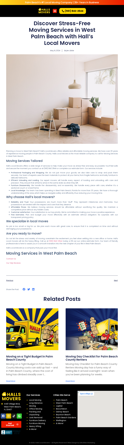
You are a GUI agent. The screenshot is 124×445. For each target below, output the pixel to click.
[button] (55, 11)
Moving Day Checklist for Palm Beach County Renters (92, 358)
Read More (10, 381)
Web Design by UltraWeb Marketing (81, 443)
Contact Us (11, 259)
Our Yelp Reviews (13, 263)
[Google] (19, 416)
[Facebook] (3, 416)
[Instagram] (8, 416)
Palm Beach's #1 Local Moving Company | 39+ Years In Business (62, 2)
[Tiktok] (13, 416)
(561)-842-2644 (55, 241)
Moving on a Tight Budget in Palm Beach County (29, 358)
